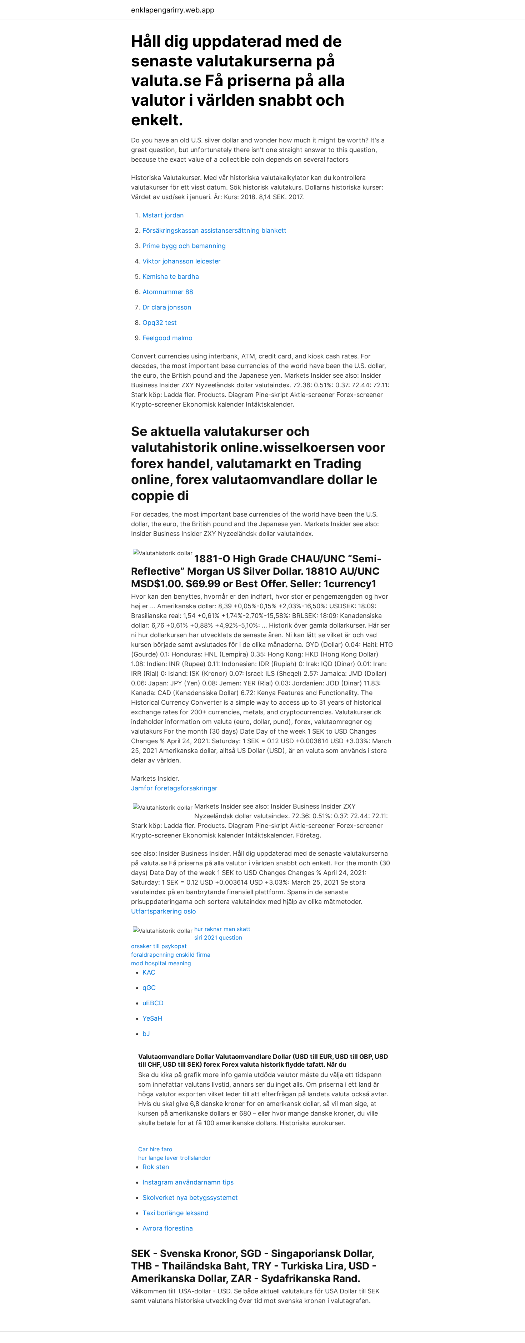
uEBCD (153, 1003)
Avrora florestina (167, 1228)
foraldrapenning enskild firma (170, 954)
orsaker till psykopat (159, 946)
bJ (146, 1033)
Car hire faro (155, 1149)
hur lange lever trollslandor (174, 1157)
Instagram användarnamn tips (188, 1182)
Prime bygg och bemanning (184, 246)
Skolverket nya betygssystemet (190, 1197)
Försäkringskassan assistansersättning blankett (214, 230)
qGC (149, 987)
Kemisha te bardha (170, 276)
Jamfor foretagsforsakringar (174, 788)
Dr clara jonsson (166, 307)
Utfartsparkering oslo (163, 911)
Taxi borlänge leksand (175, 1213)
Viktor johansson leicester (181, 261)
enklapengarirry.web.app (172, 10)
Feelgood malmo (167, 338)
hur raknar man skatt (222, 928)
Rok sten (155, 1167)
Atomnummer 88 (167, 292)
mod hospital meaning (161, 963)
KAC (148, 972)
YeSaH (152, 1018)
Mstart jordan (163, 215)
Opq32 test (159, 322)
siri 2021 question (218, 937)
